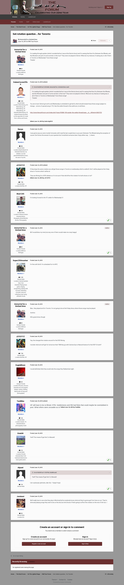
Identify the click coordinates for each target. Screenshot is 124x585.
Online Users (36, 22)
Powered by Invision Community (62, 582)
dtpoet (20, 468)
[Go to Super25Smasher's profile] (20, 267)
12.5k (21, 277)
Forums (13, 22)
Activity (23, 17)
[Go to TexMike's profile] (20, 408)
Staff (27, 22)
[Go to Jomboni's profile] (20, 503)
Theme (54, 579)
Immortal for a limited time (28, 39)
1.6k (21, 418)
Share (94, 40)
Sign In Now (85, 544)
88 (21, 68)
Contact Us (62, 579)
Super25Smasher (20, 260)
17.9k (21, 182)
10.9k (21, 101)
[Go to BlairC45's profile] (20, 200)
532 (21, 513)
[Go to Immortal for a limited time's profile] (15, 40)
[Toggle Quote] (33, 87)
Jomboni (20, 496)
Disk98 (20, 433)
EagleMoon (20, 365)
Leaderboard (46, 22)
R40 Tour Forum (33, 41)
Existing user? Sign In (95, 7)
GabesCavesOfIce (20, 83)
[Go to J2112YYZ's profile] (20, 172)
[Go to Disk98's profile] (20, 440)
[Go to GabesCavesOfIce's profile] (20, 91)
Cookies (69, 579)
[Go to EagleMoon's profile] (20, 372)
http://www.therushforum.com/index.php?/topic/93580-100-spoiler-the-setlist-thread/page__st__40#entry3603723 (66, 112)
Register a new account (39, 544)
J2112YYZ (20, 165)
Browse (14, 17)
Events (21, 22)
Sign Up (109, 7)
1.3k (21, 484)
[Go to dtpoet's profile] (20, 474)
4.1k (21, 450)
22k (21, 382)
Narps (20, 129)
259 (21, 210)
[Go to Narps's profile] (20, 136)
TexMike (20, 401)
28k (21, 146)
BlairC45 (20, 194)
